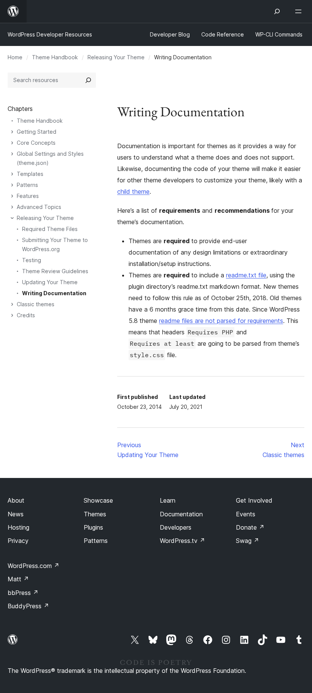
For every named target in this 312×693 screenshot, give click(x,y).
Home (15, 57)
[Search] (88, 80)
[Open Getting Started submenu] (12, 131)
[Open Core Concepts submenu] (12, 142)
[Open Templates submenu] (12, 174)
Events (245, 514)
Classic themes (35, 304)
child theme (133, 191)
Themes (95, 514)
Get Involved (254, 500)
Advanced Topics (39, 207)
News (16, 514)
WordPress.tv (182, 540)
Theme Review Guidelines (55, 271)
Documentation (181, 514)
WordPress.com (33, 566)
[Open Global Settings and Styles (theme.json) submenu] (12, 153)
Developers (175, 527)
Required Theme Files (50, 229)
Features (28, 196)
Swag (247, 540)
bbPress (23, 592)
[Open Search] (277, 11)
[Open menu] (300, 11)
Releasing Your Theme (116, 57)
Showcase (98, 500)
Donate (250, 527)
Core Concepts (36, 142)
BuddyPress (28, 606)
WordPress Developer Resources (50, 34)
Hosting (18, 527)
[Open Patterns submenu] (12, 185)
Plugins (93, 527)
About (16, 500)
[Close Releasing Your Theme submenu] (12, 218)
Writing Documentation (54, 293)
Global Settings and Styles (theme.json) (50, 158)
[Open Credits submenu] (12, 315)
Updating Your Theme (50, 282)
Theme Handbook (55, 57)
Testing (31, 260)
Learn (167, 500)
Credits (26, 315)
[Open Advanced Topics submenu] (12, 207)
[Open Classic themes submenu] (12, 304)
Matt (18, 579)
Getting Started (36, 131)
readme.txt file (246, 275)
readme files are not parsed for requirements (221, 320)
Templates (30, 174)
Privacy (18, 540)
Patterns (27, 185)
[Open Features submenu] (12, 196)
